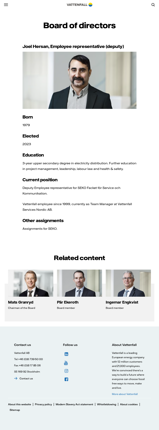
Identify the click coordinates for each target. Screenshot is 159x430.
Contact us (26, 378)
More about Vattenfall (125, 394)
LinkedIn (66, 354)
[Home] (79, 4)
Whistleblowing (106, 404)
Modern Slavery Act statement (74, 404)
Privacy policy (43, 404)
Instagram (66, 371)
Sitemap (15, 409)
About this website (19, 404)
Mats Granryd (20, 302)
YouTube (66, 362)
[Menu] (6, 5)
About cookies (129, 404)
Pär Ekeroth (67, 302)
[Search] (154, 4)
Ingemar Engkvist (122, 302)
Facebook (66, 379)
